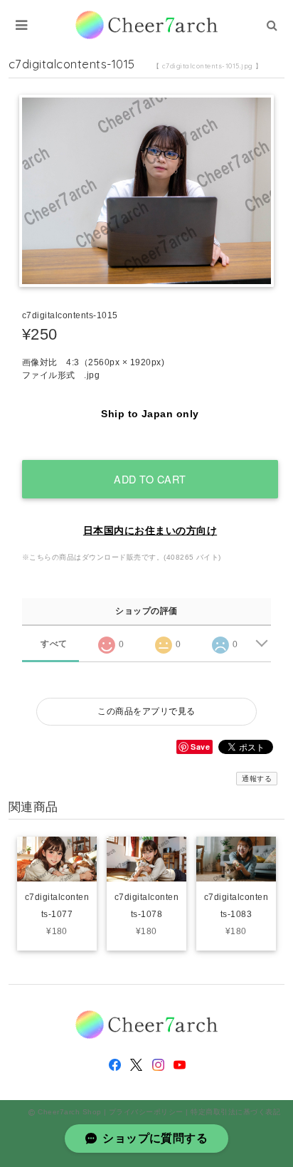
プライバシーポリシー (146, 1112)
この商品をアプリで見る (146, 711)
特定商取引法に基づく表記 (235, 1112)
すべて (54, 643)
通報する (257, 779)
